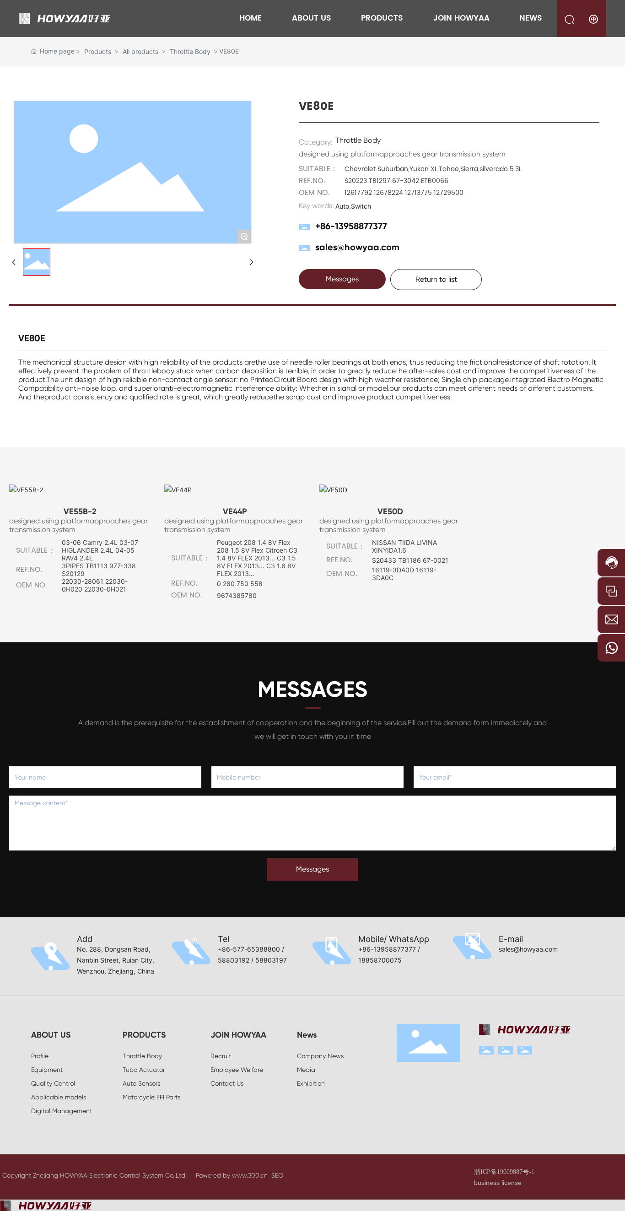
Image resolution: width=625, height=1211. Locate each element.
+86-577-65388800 (249, 949)
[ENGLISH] (594, 19)
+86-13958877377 (351, 226)
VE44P (235, 511)
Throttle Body (190, 51)
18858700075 (380, 960)
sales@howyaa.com (357, 247)
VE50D (390, 511)
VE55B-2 (80, 511)
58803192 (233, 960)
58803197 (271, 960)
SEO (277, 1175)
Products (97, 51)
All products (140, 51)
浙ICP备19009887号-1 (504, 1171)
